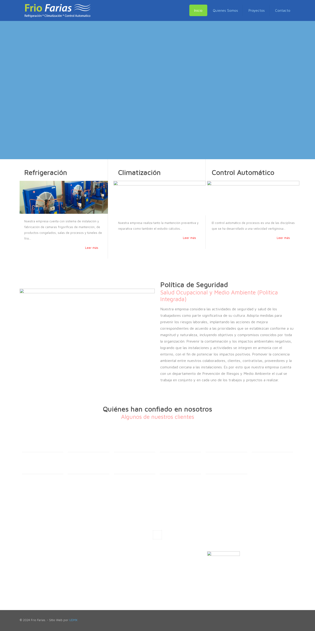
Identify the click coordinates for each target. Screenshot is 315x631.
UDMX (73, 620)
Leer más (91, 247)
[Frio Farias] (57, 10)
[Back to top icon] (293, 618)
